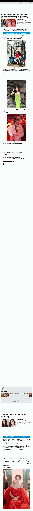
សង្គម (2, 3)
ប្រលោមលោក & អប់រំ (27, 3)
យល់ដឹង (17, 3)
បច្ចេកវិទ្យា (12, 3)
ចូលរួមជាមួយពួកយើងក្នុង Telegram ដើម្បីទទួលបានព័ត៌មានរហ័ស (17, 33)
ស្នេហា (4, 161)
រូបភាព (8, 161)
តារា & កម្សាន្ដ (7, 3)
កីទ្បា (21, 3)
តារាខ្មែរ (12, 161)
